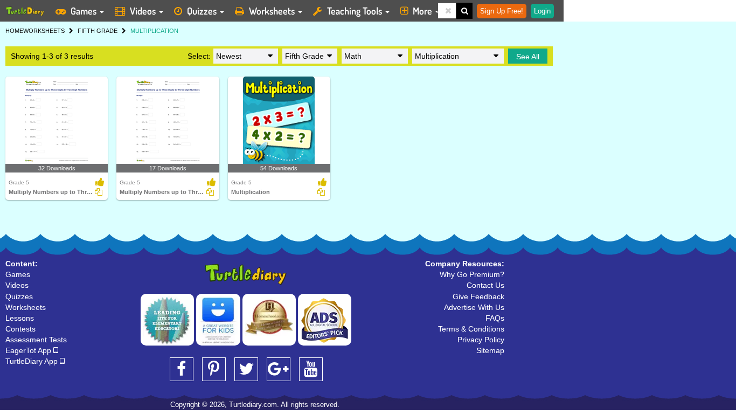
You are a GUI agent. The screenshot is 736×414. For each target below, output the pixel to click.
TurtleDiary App (32, 361)
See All (527, 56)
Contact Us (485, 285)
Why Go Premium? (472, 274)
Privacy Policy (480, 339)
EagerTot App (29, 350)
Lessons (19, 318)
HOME (14, 30)
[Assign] (98, 192)
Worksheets (272, 11)
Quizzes (202, 11)
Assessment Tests (36, 339)
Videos (143, 11)
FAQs (494, 318)
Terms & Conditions (471, 329)
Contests (20, 329)
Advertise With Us (474, 307)
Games (83, 11)
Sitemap (490, 350)
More (422, 11)
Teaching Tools (354, 11)
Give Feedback (478, 296)
